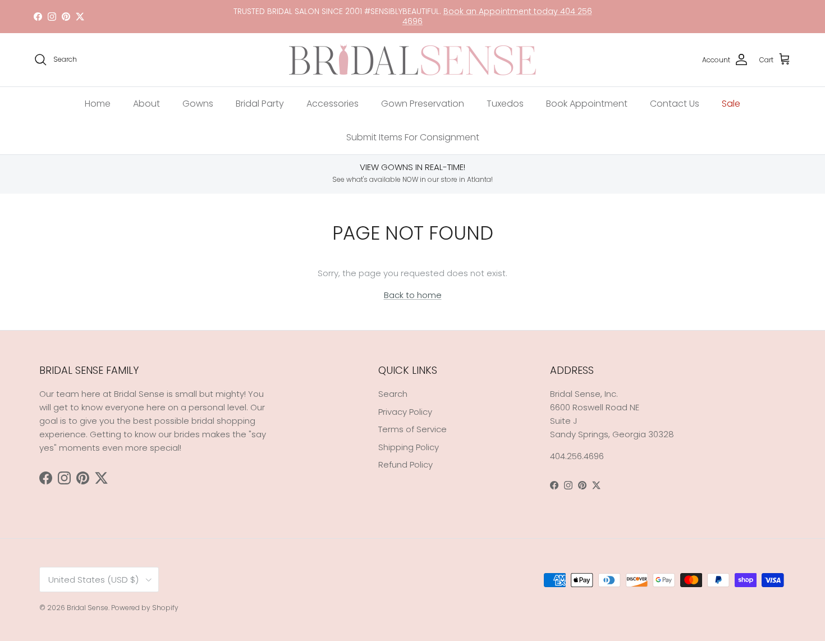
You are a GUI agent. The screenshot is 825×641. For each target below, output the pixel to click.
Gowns (197, 103)
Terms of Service (412, 429)
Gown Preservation (422, 103)
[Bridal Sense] (412, 59)
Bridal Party (260, 103)
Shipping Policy (408, 447)
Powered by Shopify (144, 607)
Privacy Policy (405, 412)
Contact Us (674, 103)
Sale (731, 103)
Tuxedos (505, 103)
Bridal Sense (87, 607)
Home (98, 103)
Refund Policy (405, 464)
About (146, 103)
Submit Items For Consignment (412, 137)
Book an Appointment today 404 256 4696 (497, 16)
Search (392, 394)
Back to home (413, 295)
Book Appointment (586, 103)
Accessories (332, 103)
